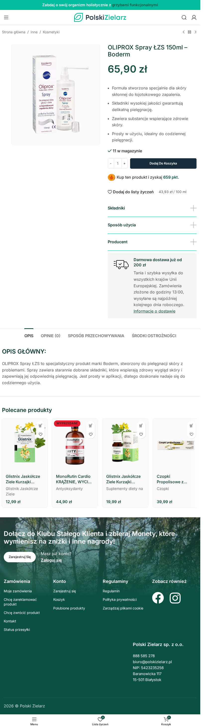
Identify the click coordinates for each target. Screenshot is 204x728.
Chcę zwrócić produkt (22, 612)
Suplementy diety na (124, 488)
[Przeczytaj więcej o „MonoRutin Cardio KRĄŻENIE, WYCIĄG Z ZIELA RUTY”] (90, 425)
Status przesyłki (17, 629)
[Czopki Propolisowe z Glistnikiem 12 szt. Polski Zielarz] (175, 445)
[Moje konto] (194, 17)
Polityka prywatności (120, 599)
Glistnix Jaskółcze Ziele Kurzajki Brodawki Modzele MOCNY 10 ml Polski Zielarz (124, 479)
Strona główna (13, 32)
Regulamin (111, 591)
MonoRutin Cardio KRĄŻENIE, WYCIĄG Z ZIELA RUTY (75, 479)
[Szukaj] (184, 17)
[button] (40, 425)
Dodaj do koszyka (163, 163)
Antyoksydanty (69, 488)
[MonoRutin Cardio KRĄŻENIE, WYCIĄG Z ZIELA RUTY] (75, 445)
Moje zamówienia (18, 591)
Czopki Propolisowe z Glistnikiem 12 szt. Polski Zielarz (174, 479)
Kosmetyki (51, 32)
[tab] (28, 335)
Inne (34, 32)
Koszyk (59, 599)
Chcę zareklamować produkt (20, 601)
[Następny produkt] (196, 32)
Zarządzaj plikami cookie (123, 608)
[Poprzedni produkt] (184, 32)
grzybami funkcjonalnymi (135, 4)
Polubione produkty (69, 608)
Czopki (163, 488)
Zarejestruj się (64, 591)
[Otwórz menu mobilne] (6, 17)
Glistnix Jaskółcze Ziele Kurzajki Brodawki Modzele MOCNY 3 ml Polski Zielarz (24, 479)
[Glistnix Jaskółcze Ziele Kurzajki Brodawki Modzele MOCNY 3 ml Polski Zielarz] (24, 445)
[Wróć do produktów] (190, 32)
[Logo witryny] (100, 16)
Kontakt (10, 621)
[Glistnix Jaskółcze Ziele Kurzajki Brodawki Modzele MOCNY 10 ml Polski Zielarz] (125, 445)
